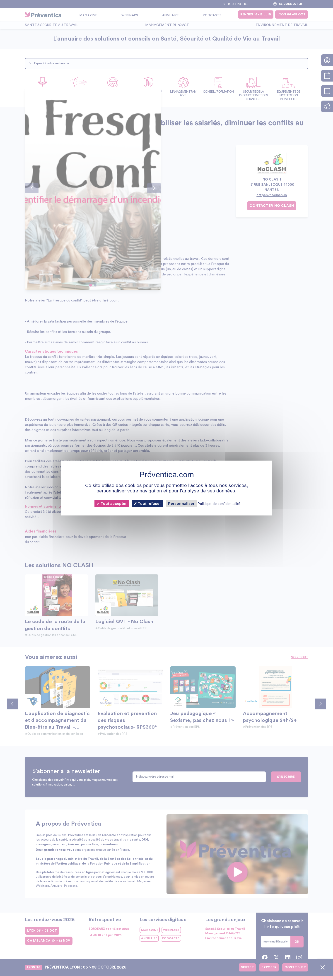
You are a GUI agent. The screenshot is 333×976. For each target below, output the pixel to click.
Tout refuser (149, 504)
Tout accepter (113, 504)
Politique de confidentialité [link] (219, 504)
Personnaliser (181, 504)
